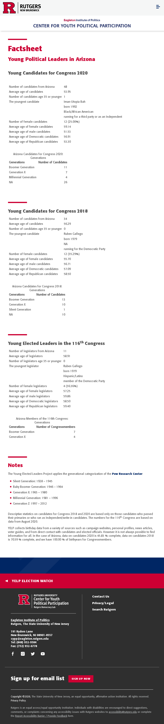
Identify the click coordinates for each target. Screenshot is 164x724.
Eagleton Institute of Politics (30, 620)
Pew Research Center (127, 474)
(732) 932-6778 (27, 646)
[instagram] (23, 655)
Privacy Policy (18, 700)
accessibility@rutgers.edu (123, 711)
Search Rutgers (104, 609)
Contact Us (100, 596)
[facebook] (13, 655)
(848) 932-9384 (26, 642)
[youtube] (43, 655)
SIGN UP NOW (81, 678)
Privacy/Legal (103, 603)
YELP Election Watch (32, 581)
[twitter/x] (33, 655)
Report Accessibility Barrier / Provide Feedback (41, 715)
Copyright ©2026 (20, 696)
